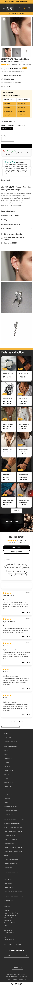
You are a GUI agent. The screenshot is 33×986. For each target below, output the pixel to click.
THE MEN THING (15, 974)
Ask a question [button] (16, 552)
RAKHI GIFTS (8, 868)
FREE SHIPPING (9, 888)
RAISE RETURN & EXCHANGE (13, 892)
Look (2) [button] (17, 567)
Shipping (11, 71)
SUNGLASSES (8, 758)
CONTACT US (8, 794)
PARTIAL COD (8, 884)
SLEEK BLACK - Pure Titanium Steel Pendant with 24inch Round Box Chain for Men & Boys (24, 399)
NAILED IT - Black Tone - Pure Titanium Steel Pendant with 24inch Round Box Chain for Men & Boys (8, 449)
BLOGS (6, 802)
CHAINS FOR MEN (9, 835)
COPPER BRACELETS (10, 811)
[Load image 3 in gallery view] (26, 52)
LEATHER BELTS (9, 770)
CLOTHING (7, 766)
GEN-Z (6, 750)
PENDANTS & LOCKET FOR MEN (13, 831)
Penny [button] (10, 575)
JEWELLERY (7, 738)
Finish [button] (18, 571)
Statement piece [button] (20, 575)
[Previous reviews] (3, 168)
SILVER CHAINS (8, 815)
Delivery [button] (10, 571)
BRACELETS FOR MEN (10, 839)
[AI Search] (30, 493)
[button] (4, 8)
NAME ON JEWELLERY (11, 746)
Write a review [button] (16, 547)
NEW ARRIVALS (8, 782)
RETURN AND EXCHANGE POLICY (14, 896)
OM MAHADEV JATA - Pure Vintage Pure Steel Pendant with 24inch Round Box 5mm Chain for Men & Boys (24, 424)
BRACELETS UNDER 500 (11, 860)
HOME (6, 734)
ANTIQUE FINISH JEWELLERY (13, 827)
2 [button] (14, 722)
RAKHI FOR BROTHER (10, 742)
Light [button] (24, 571)
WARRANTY (7, 879)
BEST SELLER (8, 787)
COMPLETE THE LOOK (11, 872)
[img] (7, 593)
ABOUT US (7, 798)
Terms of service (12, 979)
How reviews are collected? (10, 727)
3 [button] (17, 722)
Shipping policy (23, 979)
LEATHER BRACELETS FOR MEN (13, 847)
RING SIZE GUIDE (9, 900)
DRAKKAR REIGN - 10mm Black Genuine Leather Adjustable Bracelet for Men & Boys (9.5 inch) (8, 475)
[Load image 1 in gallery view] (6, 52)
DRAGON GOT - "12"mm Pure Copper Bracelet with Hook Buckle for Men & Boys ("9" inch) (8, 373)
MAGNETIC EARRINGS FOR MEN (14, 819)
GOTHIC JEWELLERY (10, 806)
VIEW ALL (7, 778)
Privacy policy (23, 976)
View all (16, 510)
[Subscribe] (27, 955)
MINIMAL (6, 855)
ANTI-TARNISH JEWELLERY (12, 823)
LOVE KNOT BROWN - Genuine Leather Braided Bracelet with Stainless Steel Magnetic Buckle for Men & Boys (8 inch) (24, 475)
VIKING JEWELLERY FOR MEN (13, 851)
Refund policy (14, 976)
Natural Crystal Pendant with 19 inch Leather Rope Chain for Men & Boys (24, 449)
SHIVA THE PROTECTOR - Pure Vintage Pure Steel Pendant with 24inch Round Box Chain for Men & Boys (8, 399)
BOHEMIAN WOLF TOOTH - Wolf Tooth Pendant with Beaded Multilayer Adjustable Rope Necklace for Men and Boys (24, 500)
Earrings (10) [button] (11, 564)
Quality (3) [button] (8, 567)
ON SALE (6, 774)
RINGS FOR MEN (9, 843)
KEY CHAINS (7, 762)
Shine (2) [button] (26, 567)
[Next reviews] (30, 168)
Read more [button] (6, 684)
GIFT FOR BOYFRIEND (10, 864)
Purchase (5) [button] (22, 564)
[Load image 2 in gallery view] (16, 52)
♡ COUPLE (7, 754)
